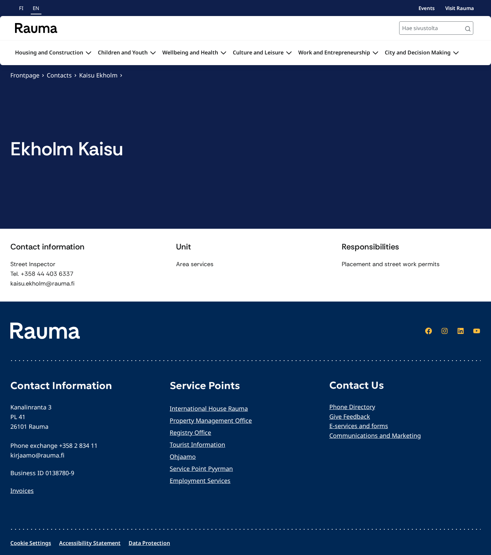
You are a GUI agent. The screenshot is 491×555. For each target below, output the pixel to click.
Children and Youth (123, 52)
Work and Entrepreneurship (334, 52)
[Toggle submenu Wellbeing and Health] (223, 52)
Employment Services (200, 481)
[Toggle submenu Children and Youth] (153, 52)
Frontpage (24, 75)
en (36, 8)
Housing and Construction (49, 52)
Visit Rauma (459, 8)
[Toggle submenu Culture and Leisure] (289, 52)
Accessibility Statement (90, 543)
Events (427, 8)
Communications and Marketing (375, 435)
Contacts (59, 75)
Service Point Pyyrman (201, 469)
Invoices (22, 491)
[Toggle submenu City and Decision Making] (456, 52)
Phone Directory (352, 407)
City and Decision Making (418, 52)
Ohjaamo (183, 456)
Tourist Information (197, 444)
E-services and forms (358, 426)
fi (21, 8)
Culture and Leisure (258, 52)
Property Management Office (211, 420)
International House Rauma (209, 408)
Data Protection (149, 543)
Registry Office (190, 432)
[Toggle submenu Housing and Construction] (88, 52)
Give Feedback (349, 416)
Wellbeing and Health (190, 52)
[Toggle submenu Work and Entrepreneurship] (375, 52)
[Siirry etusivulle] (36, 28)
